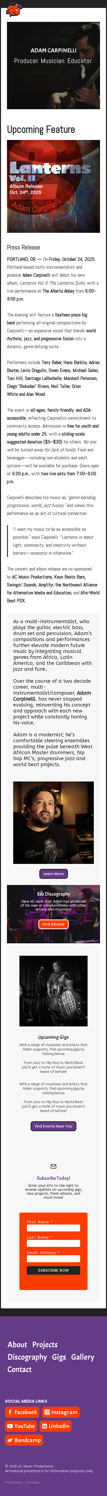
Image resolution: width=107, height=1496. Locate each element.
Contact (19, 1369)
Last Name (39, 1237)
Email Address (43, 1253)
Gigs (59, 1357)
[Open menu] (97, 12)
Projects (45, 1345)
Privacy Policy (13, 1482)
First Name (40, 1222)
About (17, 1345)
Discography (27, 1357)
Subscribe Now (53, 1270)
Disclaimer (33, 1482)
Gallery (82, 1357)
